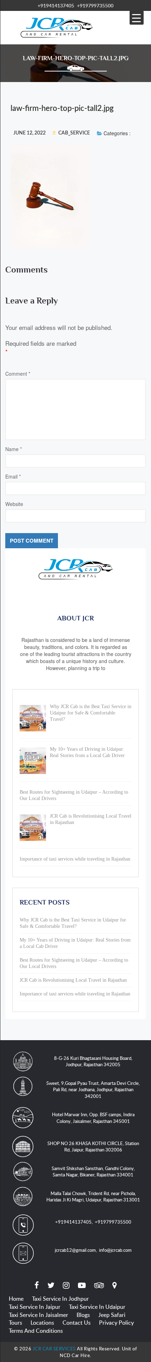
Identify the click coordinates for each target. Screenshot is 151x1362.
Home (16, 1298)
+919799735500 (95, 5)
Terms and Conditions (36, 1331)
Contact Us (77, 1322)
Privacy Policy (116, 1322)
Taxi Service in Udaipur (97, 1307)
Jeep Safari (111, 1315)
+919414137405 (56, 5)
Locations (42, 1322)
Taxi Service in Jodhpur (60, 1298)
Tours (15, 1322)
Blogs (83, 1315)
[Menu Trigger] (137, 18)
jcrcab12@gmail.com (75, 1250)
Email (13, 476)
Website (14, 503)
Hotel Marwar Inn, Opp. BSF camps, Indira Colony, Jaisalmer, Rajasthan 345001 (93, 1117)
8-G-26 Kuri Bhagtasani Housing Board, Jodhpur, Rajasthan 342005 (93, 1061)
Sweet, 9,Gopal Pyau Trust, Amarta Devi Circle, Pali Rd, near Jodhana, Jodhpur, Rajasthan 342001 (93, 1089)
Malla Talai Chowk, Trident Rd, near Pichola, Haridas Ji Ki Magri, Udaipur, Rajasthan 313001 (93, 1196)
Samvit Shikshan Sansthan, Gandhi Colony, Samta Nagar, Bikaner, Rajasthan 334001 (93, 1171)
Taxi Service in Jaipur (34, 1307)
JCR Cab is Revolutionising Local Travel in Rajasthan (73, 980)
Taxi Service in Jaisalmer (38, 1315)
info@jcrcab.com (115, 1250)
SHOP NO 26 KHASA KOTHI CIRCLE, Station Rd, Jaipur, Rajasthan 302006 (93, 1146)
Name (13, 448)
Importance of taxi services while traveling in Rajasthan (75, 993)
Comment (17, 373)
